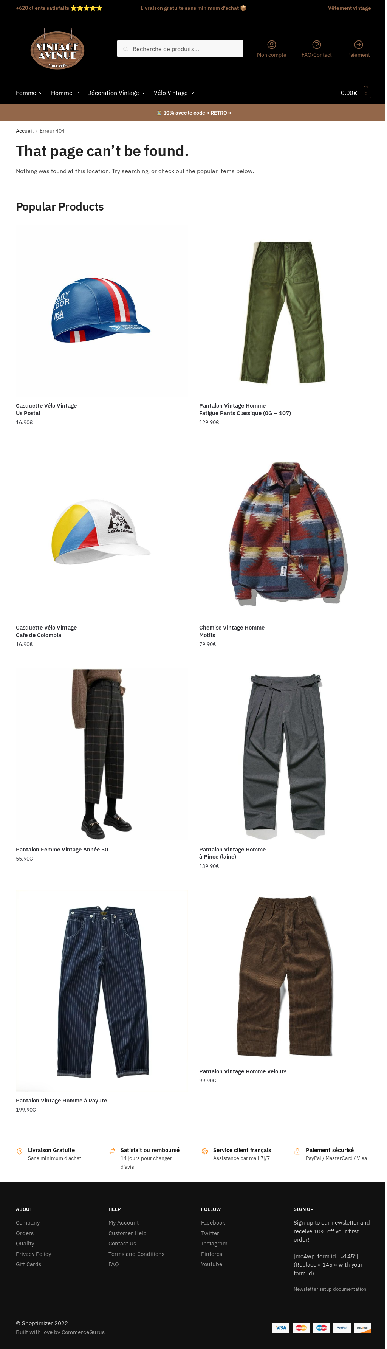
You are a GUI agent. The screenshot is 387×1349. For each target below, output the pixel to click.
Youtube (211, 1264)
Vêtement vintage (349, 8)
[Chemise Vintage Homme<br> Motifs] (285, 533)
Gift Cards (28, 1264)
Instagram (214, 1243)
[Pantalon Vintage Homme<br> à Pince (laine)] (285, 754)
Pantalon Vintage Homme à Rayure (61, 1100)
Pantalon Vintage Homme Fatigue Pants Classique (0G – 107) (245, 409)
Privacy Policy (33, 1254)
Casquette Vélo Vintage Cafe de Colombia (46, 631)
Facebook (213, 1222)
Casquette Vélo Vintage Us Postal (46, 409)
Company (28, 1222)
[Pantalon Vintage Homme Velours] (285, 976)
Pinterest (212, 1254)
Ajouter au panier (101, 437)
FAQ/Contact (317, 54)
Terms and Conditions (136, 1254)
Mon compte (271, 54)
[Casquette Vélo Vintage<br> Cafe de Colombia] (102, 533)
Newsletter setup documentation (330, 1289)
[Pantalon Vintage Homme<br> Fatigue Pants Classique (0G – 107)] (285, 311)
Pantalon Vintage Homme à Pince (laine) (232, 853)
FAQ (113, 1264)
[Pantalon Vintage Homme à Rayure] (102, 991)
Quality (25, 1243)
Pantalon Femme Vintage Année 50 (62, 849)
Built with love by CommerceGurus (60, 1332)
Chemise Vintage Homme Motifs (232, 631)
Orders (25, 1233)
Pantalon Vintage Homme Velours (242, 1071)
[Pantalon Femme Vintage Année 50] (102, 754)
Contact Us (122, 1243)
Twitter (210, 1233)
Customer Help (127, 1233)
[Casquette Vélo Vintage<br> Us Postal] (102, 311)
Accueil (25, 130)
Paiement (358, 54)
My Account (123, 1222)
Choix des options (285, 437)
